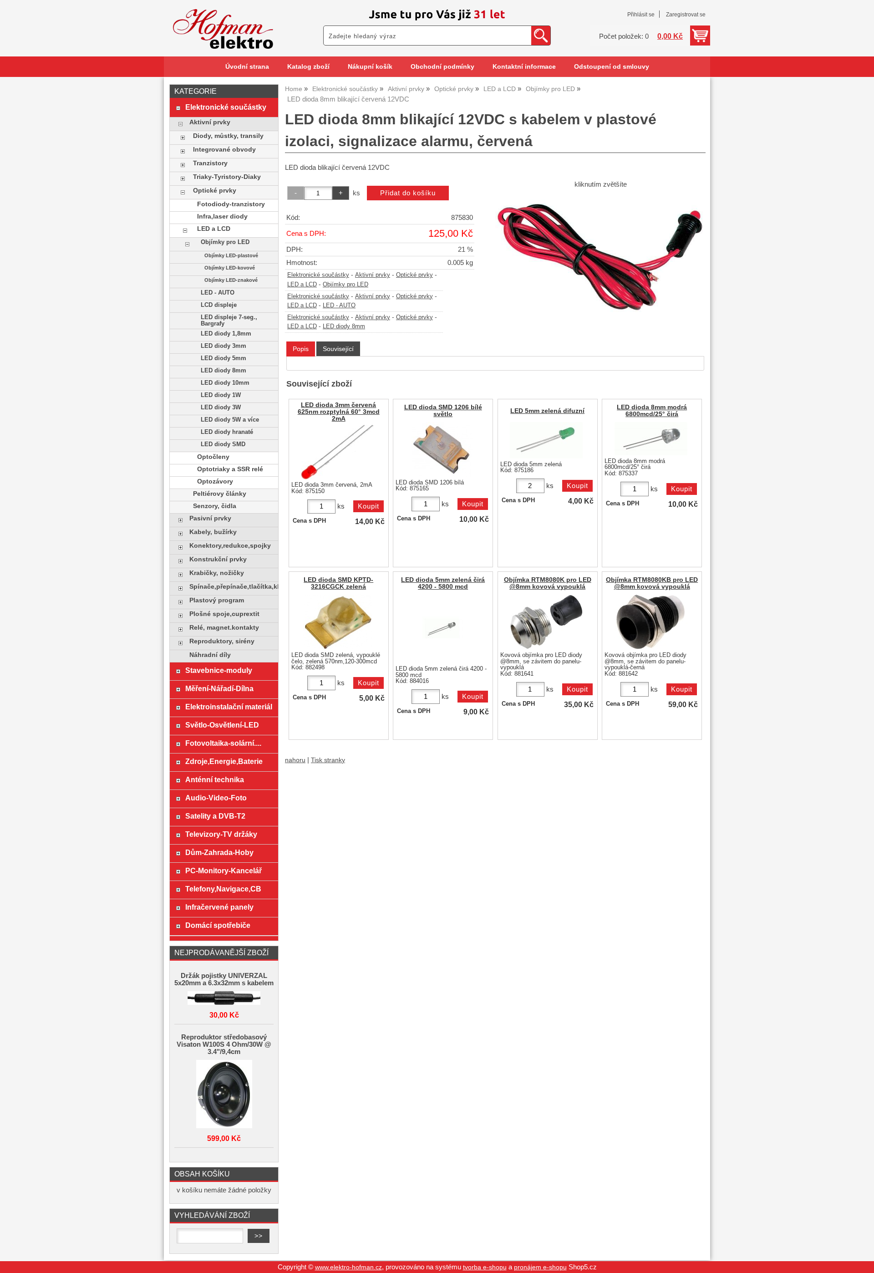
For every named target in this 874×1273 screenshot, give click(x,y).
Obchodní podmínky (442, 66)
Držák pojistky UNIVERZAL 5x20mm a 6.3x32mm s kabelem (224, 979)
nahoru (295, 760)
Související (338, 348)
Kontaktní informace (524, 66)
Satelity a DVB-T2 (215, 816)
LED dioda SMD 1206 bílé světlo (443, 411)
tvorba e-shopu (485, 1267)
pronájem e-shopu (540, 1267)
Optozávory (215, 481)
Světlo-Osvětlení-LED (222, 725)
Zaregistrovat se (686, 14)
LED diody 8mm (344, 326)
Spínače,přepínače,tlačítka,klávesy (231, 586)
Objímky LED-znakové (231, 280)
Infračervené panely (219, 907)
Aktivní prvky (372, 275)
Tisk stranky (328, 760)
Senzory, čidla (214, 506)
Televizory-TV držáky (221, 834)
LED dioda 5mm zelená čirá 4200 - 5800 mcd (443, 583)
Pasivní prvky (210, 518)
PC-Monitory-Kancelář (223, 870)
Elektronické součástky (318, 275)
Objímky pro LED (345, 284)
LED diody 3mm (223, 346)
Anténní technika (214, 779)
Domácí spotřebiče (217, 925)
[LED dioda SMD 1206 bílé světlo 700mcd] (442, 449)
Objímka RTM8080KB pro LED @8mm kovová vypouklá (652, 583)
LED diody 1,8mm (226, 334)
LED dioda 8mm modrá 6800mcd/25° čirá (652, 411)
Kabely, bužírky (213, 532)
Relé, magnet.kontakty (224, 627)
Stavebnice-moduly (218, 670)
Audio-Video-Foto (216, 798)
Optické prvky (414, 275)
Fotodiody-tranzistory (231, 204)
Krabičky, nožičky (216, 573)
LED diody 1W (221, 395)
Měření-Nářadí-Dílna (219, 688)
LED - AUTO (339, 305)
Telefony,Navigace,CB (223, 889)
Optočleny (213, 456)
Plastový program (216, 600)
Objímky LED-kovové (229, 267)
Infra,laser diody (222, 216)
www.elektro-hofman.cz (348, 1267)
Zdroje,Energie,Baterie (224, 761)
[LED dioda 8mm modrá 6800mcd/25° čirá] (651, 438)
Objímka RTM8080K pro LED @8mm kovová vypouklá (547, 583)
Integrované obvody (224, 149)
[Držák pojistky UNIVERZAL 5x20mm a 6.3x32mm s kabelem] (224, 998)
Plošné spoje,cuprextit (224, 614)
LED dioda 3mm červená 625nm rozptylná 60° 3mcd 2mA (339, 412)
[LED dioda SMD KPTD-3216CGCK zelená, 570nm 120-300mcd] (337, 622)
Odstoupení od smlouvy (611, 66)
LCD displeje (219, 305)
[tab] (300, 348)
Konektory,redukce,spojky (230, 545)
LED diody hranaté (227, 432)
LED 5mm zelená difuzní (547, 410)
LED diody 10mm (225, 383)
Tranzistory (210, 163)
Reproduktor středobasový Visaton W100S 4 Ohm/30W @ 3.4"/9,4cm (224, 1044)
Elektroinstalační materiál (228, 707)
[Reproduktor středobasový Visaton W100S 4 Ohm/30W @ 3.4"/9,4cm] (224, 1095)
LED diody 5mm (223, 358)
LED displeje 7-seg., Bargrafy (229, 320)
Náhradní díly (210, 655)
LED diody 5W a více (230, 420)
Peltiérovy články (219, 493)
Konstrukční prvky (218, 559)
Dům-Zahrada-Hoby (219, 852)
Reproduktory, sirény (221, 641)
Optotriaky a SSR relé (230, 469)
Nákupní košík (370, 66)
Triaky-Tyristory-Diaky (227, 176)
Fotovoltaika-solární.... (223, 743)
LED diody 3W (221, 407)
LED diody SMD (223, 444)
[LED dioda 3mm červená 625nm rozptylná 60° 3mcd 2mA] (337, 452)
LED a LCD (302, 284)
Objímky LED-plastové (231, 255)
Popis (301, 348)
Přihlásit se (641, 14)
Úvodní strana (247, 66)
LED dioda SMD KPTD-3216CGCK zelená (338, 583)
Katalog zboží (308, 66)
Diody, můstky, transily (228, 135)
